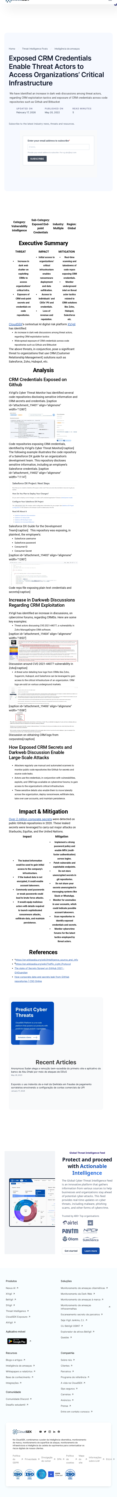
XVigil (71, 324)
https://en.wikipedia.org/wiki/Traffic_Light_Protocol (43, 964)
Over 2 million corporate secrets (30, 819)
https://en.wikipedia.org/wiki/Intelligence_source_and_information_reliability (56, 959)
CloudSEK (15, 324)
